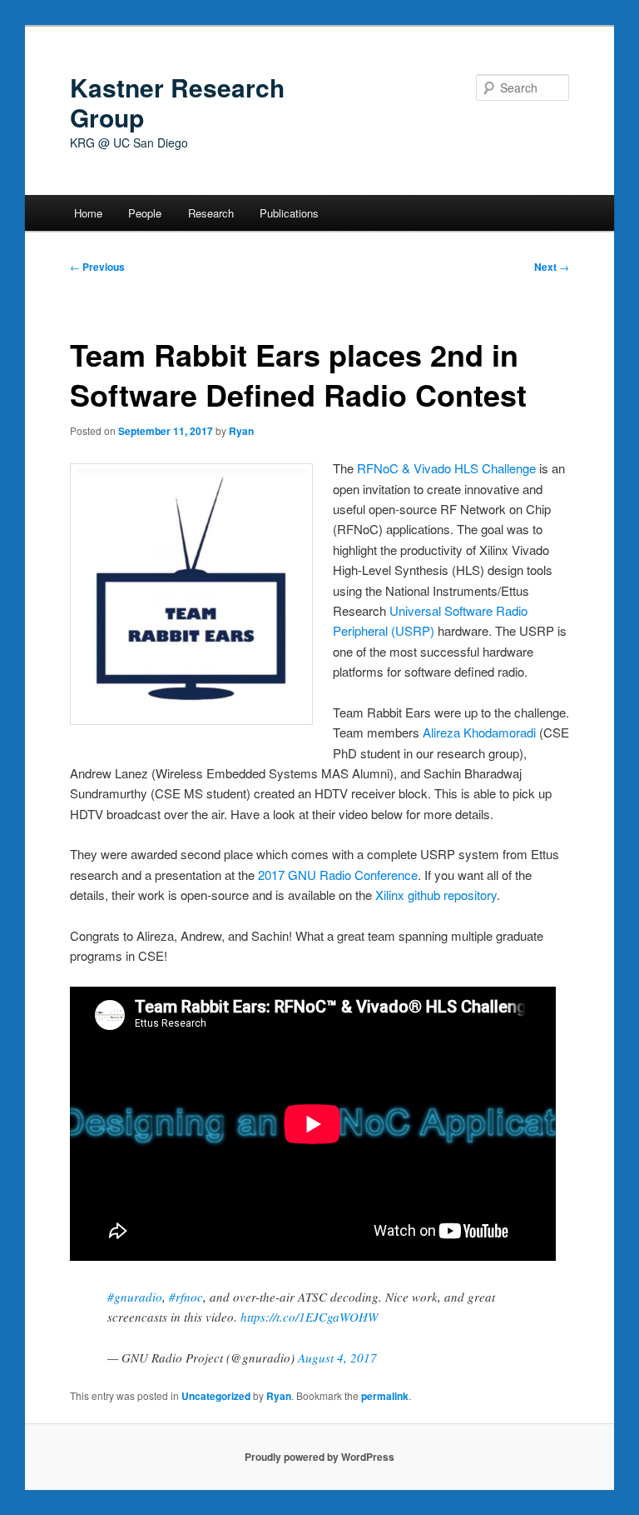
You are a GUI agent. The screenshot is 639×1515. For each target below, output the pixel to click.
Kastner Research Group (177, 102)
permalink (385, 1395)
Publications (289, 213)
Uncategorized (215, 1395)
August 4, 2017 (337, 1357)
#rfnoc (186, 1296)
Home (88, 213)
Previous (97, 266)
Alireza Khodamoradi (477, 732)
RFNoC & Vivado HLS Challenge (446, 468)
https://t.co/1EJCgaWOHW (309, 1316)
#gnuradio (134, 1296)
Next (551, 266)
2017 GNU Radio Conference (338, 874)
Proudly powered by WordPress (319, 1456)
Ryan (241, 430)
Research (211, 213)
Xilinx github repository (436, 894)
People (144, 213)
